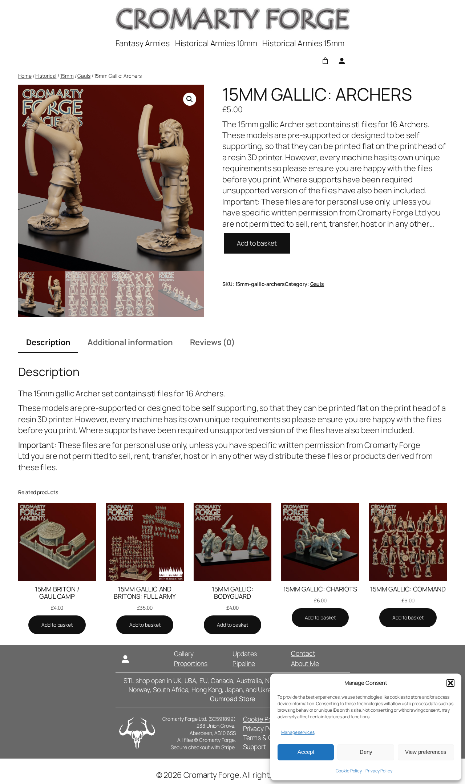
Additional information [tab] (130, 342)
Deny (366, 752)
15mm (67, 75)
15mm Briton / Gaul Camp (57, 592)
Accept (306, 752)
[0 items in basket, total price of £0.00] (325, 61)
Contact (303, 653)
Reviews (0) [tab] (212, 342)
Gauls (83, 75)
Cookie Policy (349, 771)
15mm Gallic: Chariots (320, 589)
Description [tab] (48, 342)
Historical (45, 75)
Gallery (184, 653)
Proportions (190, 663)
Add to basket (257, 243)
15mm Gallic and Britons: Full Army (144, 592)
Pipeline (243, 663)
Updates (244, 653)
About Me (305, 663)
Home (25, 75)
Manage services (298, 732)
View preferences (425, 752)
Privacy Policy (378, 771)
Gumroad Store (232, 698)
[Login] (341, 61)
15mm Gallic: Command (408, 589)
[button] (450, 683)
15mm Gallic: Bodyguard (232, 592)
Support (254, 746)
